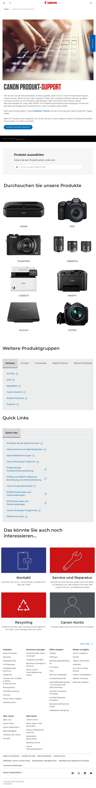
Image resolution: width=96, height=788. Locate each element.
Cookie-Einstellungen (12, 765)
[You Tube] (91, 773)
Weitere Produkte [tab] (83, 363)
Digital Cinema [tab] (60, 363)
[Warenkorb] (4, 3)
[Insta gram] (79, 773)
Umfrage (93, 43)
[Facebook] (73, 773)
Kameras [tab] (10, 363)
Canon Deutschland (12, 772)
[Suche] (10, 3)
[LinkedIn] (85, 773)
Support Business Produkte (18, 127)
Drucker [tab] (25, 363)
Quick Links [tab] (12, 433)
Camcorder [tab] (41, 363)
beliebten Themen (41, 111)
